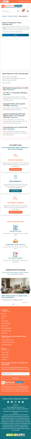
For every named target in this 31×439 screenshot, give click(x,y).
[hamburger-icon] (28, 6)
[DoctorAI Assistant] (15, 155)
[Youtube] (23, 402)
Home (5, 16)
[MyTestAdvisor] (15, 177)
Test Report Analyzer (15, 203)
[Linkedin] (11, 402)
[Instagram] (15, 402)
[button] (2, 289)
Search (15, 35)
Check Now (10, 90)
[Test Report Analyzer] (15, 198)
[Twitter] (19, 402)
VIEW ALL (21, 274)
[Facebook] (8, 402)
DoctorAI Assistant (15, 160)
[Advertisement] (15, 52)
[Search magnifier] (18, 11)
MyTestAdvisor (16, 181)
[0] (23, 11)
